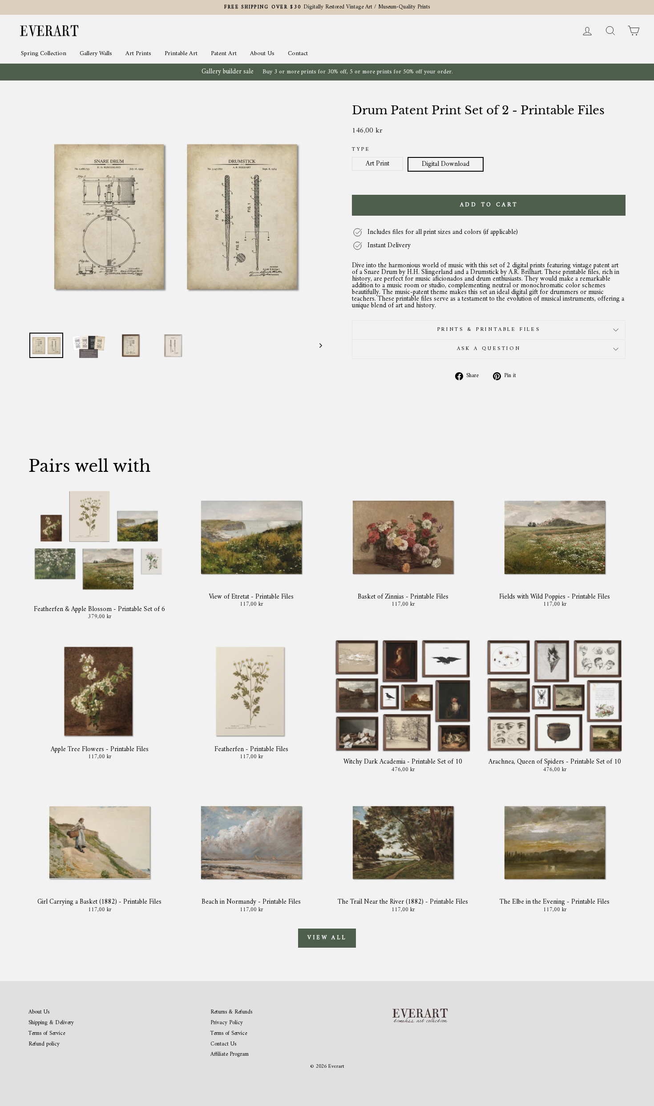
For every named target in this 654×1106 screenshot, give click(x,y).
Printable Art (181, 53)
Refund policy (44, 1044)
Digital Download (445, 164)
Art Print (377, 164)
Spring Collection (43, 53)
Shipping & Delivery (51, 1023)
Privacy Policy (226, 1023)
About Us (262, 53)
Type (361, 150)
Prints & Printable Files (488, 329)
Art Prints (138, 53)
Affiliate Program (229, 1054)
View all (327, 938)
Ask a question (489, 349)
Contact (298, 53)
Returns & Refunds (231, 1012)
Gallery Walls (96, 53)
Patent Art (224, 53)
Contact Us (223, 1044)
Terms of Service (46, 1033)
